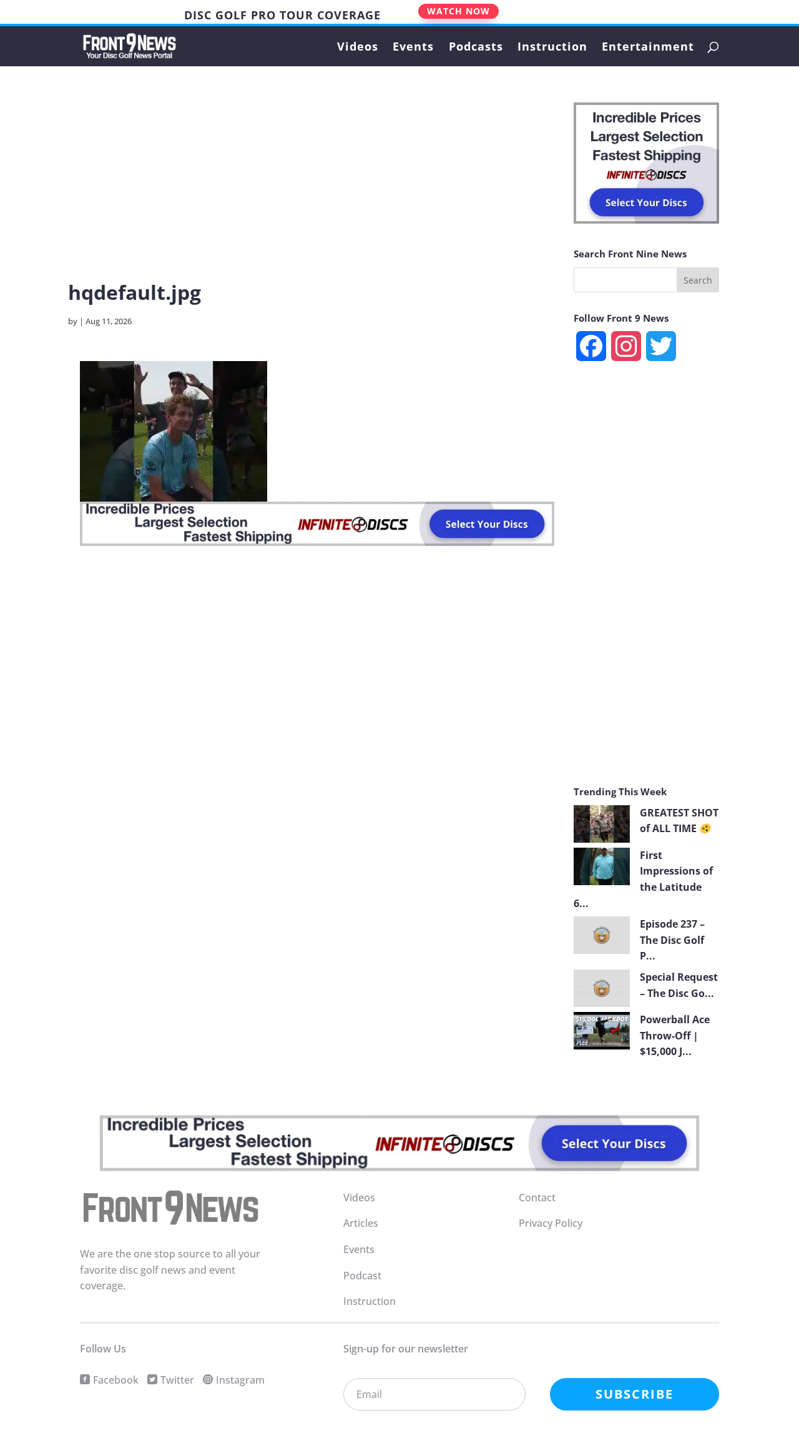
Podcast (362, 1275)
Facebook (116, 1380)
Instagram (240, 1380)
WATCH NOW (458, 11)
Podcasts (476, 48)
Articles (360, 1223)
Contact (537, 1197)
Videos (357, 48)
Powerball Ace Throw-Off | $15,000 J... (675, 1035)
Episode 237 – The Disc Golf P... (672, 940)
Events (413, 48)
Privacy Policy (550, 1223)
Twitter (177, 1380)
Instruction (552, 48)
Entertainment (648, 48)
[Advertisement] (317, 189)
